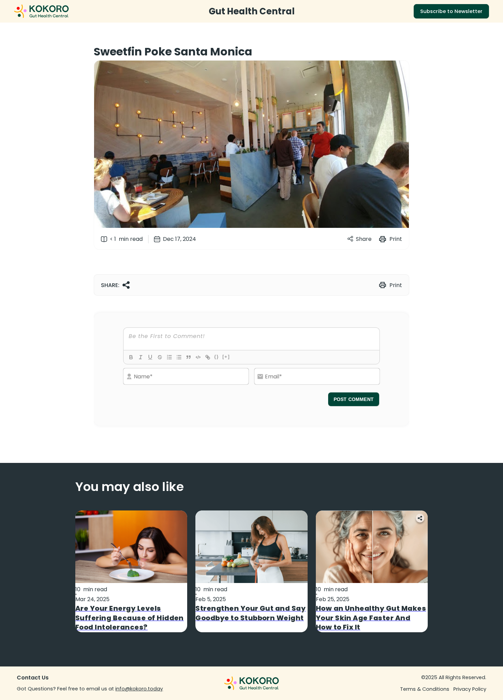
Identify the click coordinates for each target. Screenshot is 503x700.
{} (216, 356)
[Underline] (150, 357)
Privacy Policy (469, 689)
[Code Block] (198, 357)
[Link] (207, 357)
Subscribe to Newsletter (451, 11)
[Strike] (160, 357)
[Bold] (131, 357)
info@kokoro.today (139, 688)
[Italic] (140, 357)
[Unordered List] (179, 357)
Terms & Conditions (424, 689)
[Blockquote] (188, 357)
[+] (226, 356)
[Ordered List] (169, 357)
